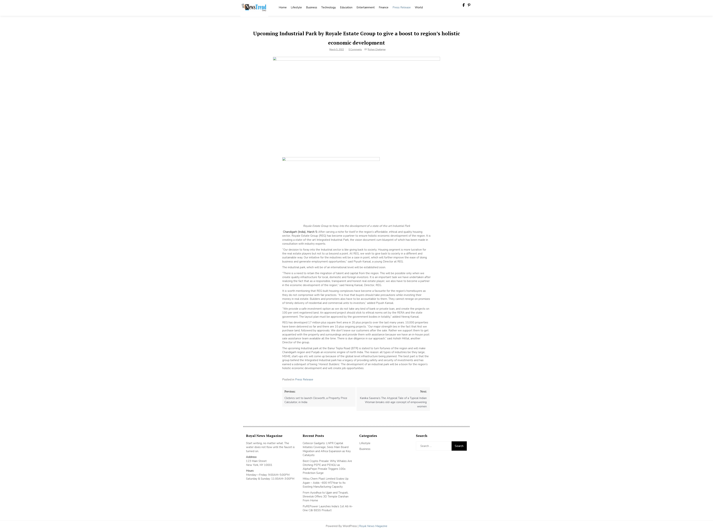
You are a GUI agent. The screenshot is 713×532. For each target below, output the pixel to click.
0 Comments (355, 49)
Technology (328, 7)
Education (346, 7)
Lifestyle (296, 7)
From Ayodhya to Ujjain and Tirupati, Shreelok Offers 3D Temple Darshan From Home (326, 496)
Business (311, 7)
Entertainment (365, 7)
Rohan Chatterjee (376, 49)
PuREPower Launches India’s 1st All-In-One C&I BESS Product (328, 508)
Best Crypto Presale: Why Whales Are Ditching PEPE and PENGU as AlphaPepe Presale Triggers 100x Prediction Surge (327, 467)
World (419, 7)
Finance (383, 7)
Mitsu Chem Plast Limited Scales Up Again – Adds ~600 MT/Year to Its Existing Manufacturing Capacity (326, 483)
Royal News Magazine (373, 526)
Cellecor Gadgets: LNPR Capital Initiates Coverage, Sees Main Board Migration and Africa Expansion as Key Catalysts (327, 449)
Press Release (402, 7)
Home (283, 7)
